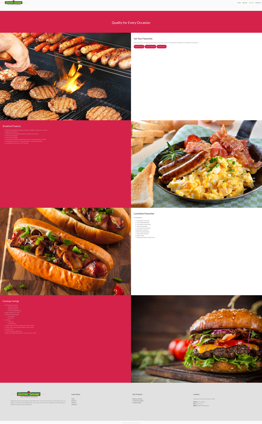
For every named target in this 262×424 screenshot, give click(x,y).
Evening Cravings (161, 46)
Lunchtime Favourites (150, 46)
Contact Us (258, 2)
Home (239, 2)
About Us (244, 2)
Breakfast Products (139, 46)
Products (251, 2)
